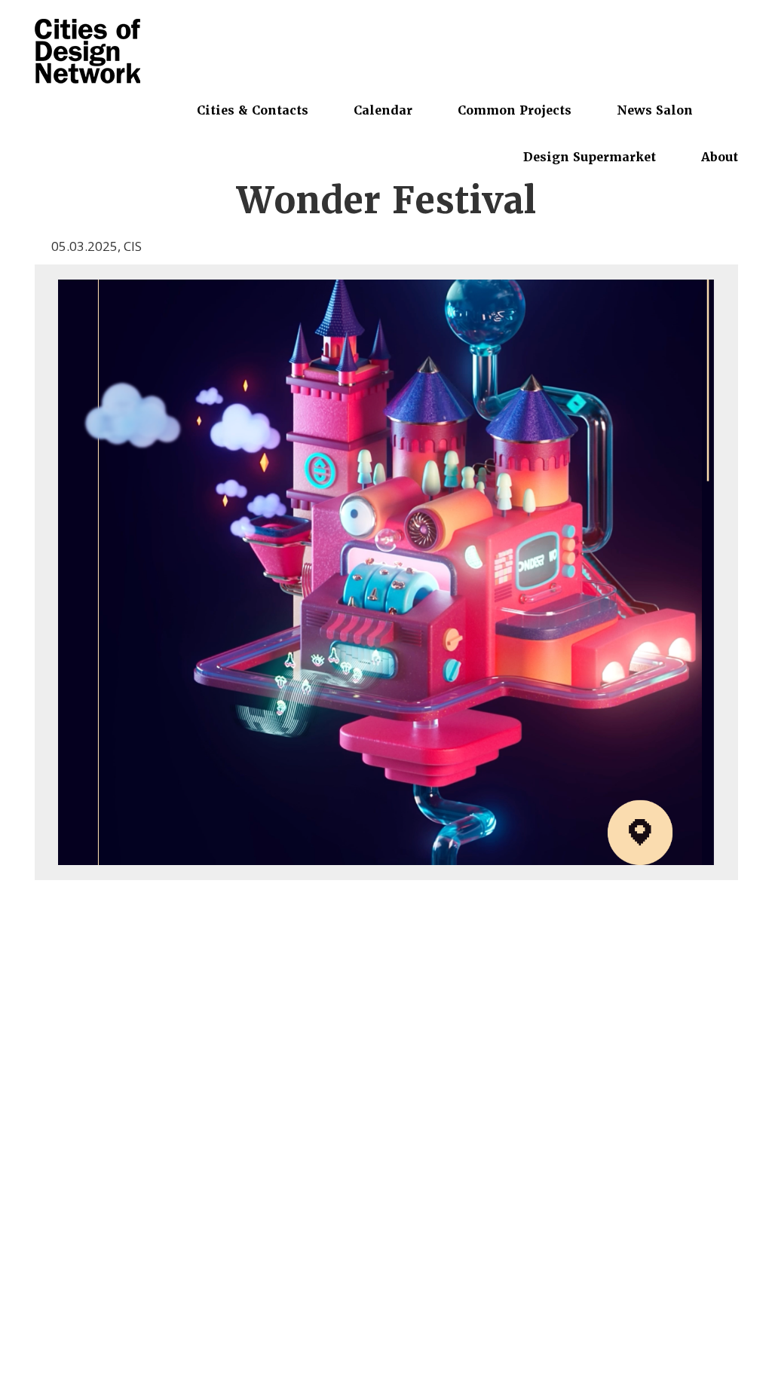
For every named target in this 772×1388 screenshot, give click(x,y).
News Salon (655, 110)
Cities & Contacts (252, 110)
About (719, 156)
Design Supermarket (589, 156)
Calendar (383, 110)
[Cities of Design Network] (87, 52)
